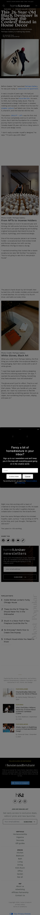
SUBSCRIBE (14, 476)
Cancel (27, 476)
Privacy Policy (21, 482)
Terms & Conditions (31, 481)
